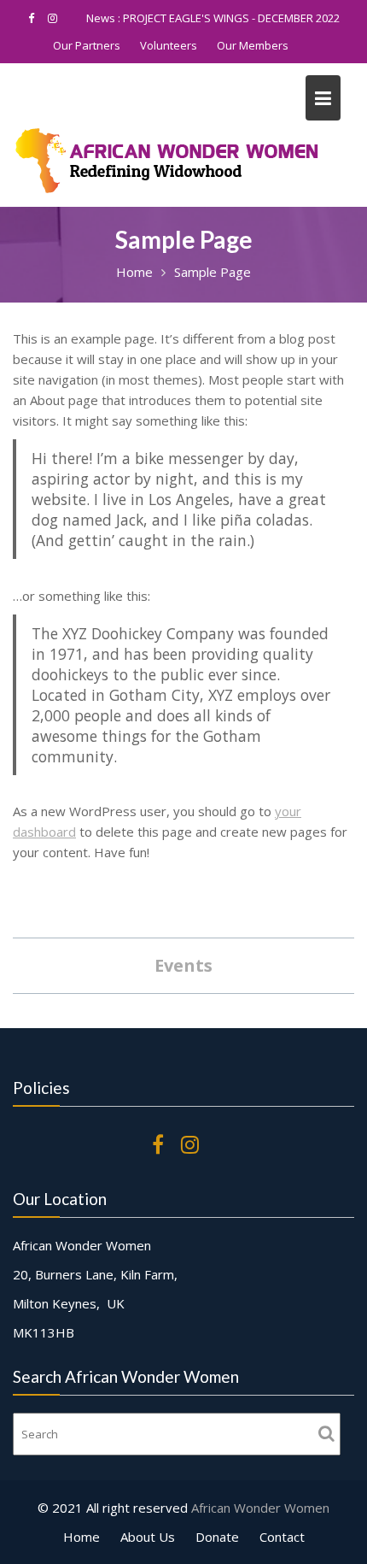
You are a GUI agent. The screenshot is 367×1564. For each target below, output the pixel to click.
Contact (282, 1536)
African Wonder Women (260, 1507)
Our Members (252, 45)
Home (81, 1536)
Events (183, 965)
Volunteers (168, 45)
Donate (217, 1536)
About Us (147, 1536)
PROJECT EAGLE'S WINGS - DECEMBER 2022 (231, 18)
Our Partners (86, 45)
